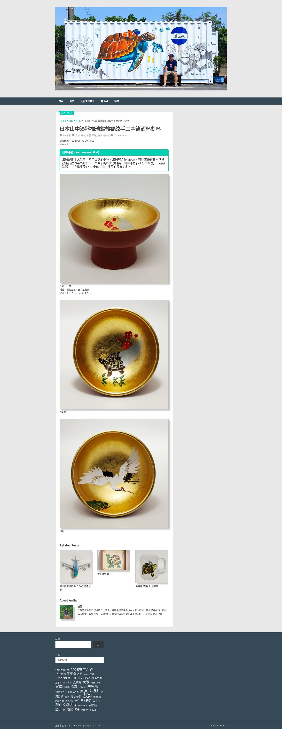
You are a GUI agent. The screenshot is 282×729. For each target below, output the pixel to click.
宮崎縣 (67, 687)
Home (63, 120)
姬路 (98, 683)
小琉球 (82, 687)
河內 (101, 692)
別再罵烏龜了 (87, 101)
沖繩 (93, 691)
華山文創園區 (66, 705)
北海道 (87, 678)
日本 (78, 120)
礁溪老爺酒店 (67, 701)
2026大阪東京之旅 (69, 674)
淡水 (67, 696)
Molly (86, 674)
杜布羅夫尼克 (72, 691)
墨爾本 (58, 682)
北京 (80, 678)
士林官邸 (67, 682)
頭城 (64, 710)
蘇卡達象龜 (82, 706)
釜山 (58, 709)
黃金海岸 (85, 710)
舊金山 (96, 700)
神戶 (76, 700)
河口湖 (59, 696)
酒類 (100, 135)
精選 (116, 101)
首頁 (61, 101)
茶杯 (94, 135)
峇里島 (92, 686)
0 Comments (121, 135)
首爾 (70, 709)
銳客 (68, 135)
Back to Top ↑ (219, 725)
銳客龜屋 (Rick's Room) (67, 725)
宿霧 (74, 687)
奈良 (93, 682)
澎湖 (87, 696)
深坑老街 (76, 696)
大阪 (85, 682)
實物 (77, 135)
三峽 (92, 674)
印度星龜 (97, 678)
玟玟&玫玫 (97, 697)
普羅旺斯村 (59, 692)
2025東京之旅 (81, 670)
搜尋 (57, 639)
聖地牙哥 (86, 700)
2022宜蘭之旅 (62, 670)
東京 (84, 691)
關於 (72, 101)
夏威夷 (77, 682)
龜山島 (93, 709)
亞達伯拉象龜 (62, 678)
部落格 (104, 101)
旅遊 (71, 120)
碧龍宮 (58, 701)
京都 (73, 678)
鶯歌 (77, 709)
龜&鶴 (106, 135)
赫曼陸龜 (93, 705)
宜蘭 (59, 687)
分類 (57, 655)
